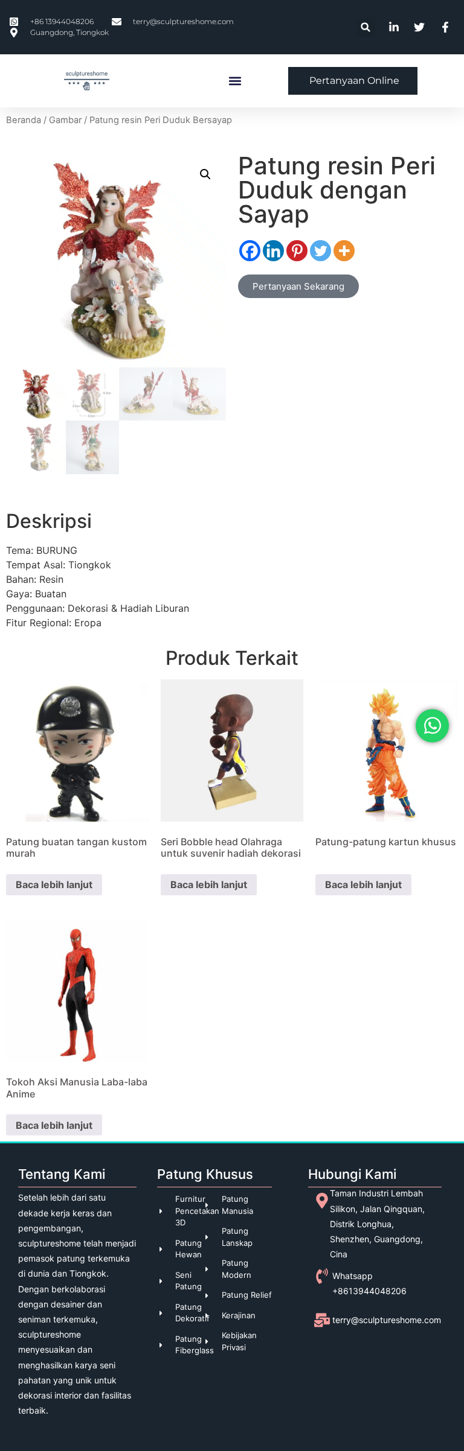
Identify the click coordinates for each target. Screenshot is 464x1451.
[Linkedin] (273, 250)
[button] (365, 27)
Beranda (23, 120)
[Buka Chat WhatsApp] (432, 725)
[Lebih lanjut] (344, 250)
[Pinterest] (297, 250)
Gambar (65, 120)
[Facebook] (249, 250)
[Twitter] (320, 250)
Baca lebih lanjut (54, 884)
